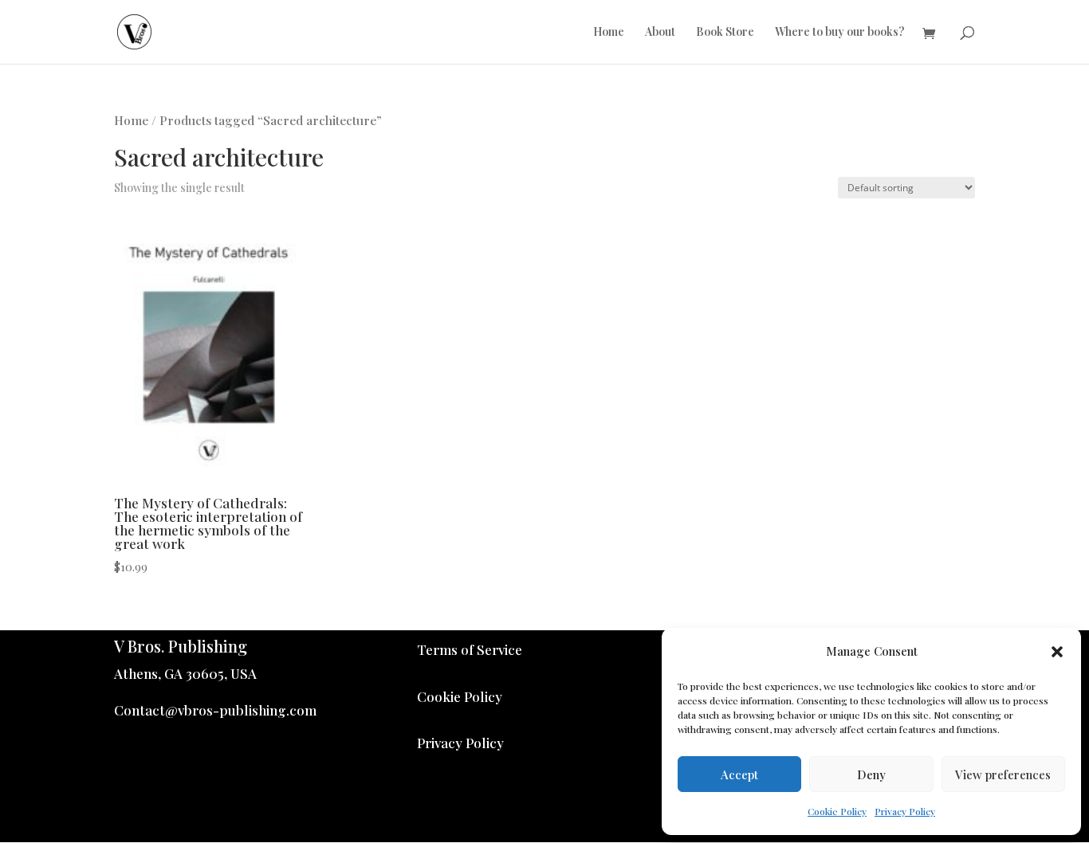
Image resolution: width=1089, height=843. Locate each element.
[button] (1057, 652)
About (660, 32)
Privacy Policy (905, 811)
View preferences (1003, 774)
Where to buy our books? (840, 32)
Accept (739, 774)
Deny (871, 774)
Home (608, 32)
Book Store (725, 32)
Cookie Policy (837, 811)
